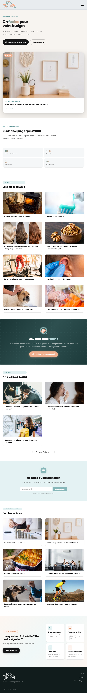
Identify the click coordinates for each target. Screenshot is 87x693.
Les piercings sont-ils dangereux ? (59, 279)
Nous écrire (10, 650)
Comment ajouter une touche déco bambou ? (63, 543)
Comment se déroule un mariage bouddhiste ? (63, 309)
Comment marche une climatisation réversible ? (64, 573)
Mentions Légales (78, 681)
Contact (81, 677)
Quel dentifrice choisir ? (55, 216)
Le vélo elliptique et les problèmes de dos (19, 279)
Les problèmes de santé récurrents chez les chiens (20, 605)
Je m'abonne (60, 489)
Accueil (81, 674)
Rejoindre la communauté (45, 354)
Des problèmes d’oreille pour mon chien (18, 309)
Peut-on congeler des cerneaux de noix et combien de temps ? (62, 248)
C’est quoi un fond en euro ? (14, 543)
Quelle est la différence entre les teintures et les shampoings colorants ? (21, 248)
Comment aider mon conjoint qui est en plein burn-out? (22, 408)
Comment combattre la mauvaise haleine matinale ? (63, 408)
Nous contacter (38, 42)
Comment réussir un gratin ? (14, 573)
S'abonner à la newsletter (17, 42)
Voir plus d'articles (42, 452)
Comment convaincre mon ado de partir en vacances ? (21, 441)
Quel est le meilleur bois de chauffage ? (18, 216)
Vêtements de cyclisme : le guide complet (61, 604)
